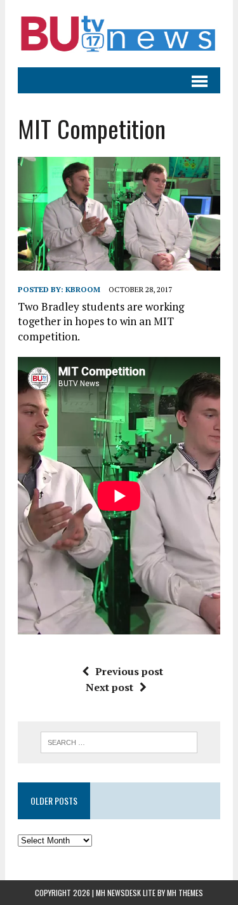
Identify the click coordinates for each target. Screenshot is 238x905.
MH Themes (185, 892)
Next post (109, 687)
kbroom (82, 289)
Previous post (129, 671)
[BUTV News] (119, 34)
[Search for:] (119, 741)
